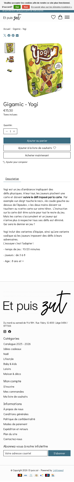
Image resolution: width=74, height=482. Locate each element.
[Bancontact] (42, 475)
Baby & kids (10, 364)
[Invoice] (31, 475)
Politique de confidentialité (19, 419)
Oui (17, 7)
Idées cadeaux (12, 349)
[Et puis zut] (12, 17)
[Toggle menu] (67, 17)
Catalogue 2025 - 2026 (17, 344)
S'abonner (59, 453)
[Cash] (36, 475)
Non (26, 7)
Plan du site (10, 434)
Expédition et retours (15, 429)
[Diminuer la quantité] (6, 131)
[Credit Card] (53, 475)
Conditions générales (16, 414)
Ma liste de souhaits (15, 396)
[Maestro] (47, 475)
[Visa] (25, 475)
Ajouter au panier (37, 140)
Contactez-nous (12, 439)
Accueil (6, 28)
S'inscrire (8, 386)
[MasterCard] (20, 475)
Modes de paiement (15, 424)
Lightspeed (58, 470)
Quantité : (8, 125)
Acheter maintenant (37, 155)
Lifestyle (8, 359)
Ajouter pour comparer (17, 162)
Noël (6, 354)
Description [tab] (12, 178)
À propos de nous (13, 409)
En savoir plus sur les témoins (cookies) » (51, 7)
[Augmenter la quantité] (14, 131)
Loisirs (7, 369)
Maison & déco (12, 374)
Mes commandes (13, 391)
